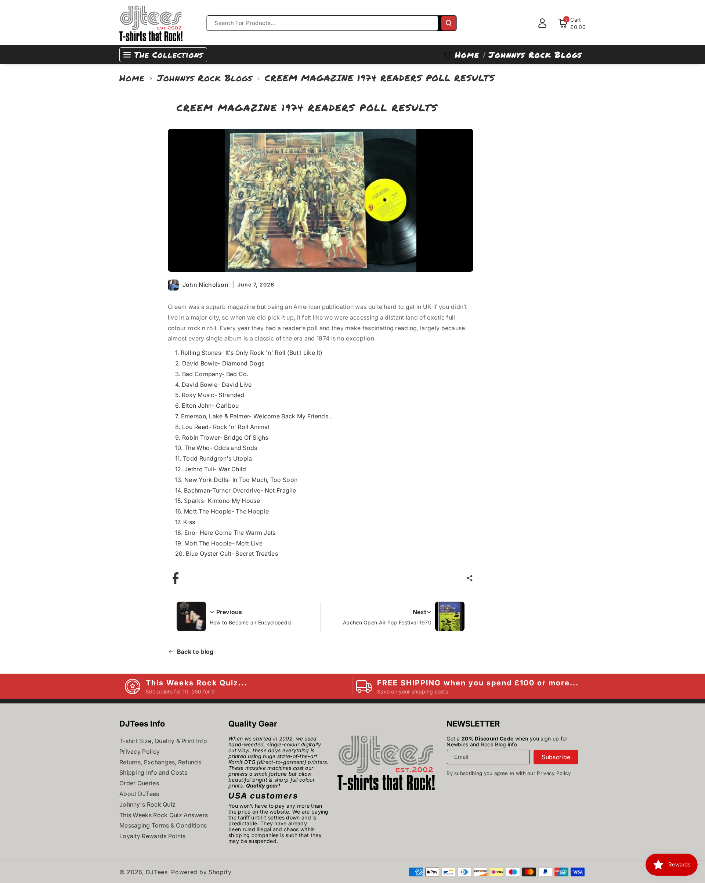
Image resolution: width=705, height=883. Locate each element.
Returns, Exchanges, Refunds (160, 762)
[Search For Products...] (448, 23)
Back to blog (195, 651)
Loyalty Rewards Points (152, 836)
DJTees (157, 872)
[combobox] (322, 23)
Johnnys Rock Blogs (204, 77)
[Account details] (542, 23)
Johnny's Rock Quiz (147, 804)
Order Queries (139, 783)
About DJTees (139, 793)
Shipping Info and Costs (153, 772)
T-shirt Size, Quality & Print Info (163, 741)
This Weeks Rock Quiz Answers (163, 815)
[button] (469, 578)
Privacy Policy (139, 751)
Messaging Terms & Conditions (163, 825)
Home (132, 77)
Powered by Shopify (201, 872)
